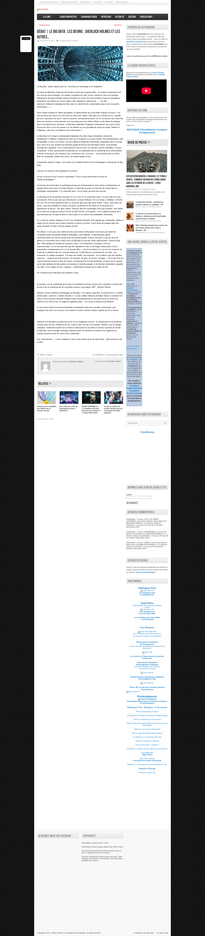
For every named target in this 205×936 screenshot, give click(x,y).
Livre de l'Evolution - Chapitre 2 (147, 746)
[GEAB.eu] (147, 683)
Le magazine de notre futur (143, 933)
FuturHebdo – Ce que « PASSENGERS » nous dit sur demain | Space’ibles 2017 (146, 533)
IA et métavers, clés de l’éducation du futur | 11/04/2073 (68, 408)
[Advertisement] (146, 458)
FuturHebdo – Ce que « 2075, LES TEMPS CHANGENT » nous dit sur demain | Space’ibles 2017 (146, 520)
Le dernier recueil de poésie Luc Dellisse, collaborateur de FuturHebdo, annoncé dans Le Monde (151, 216)
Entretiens (85, 2)
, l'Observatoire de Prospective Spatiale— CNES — (147, 605)
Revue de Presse (137, 142)
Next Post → (118, 25)
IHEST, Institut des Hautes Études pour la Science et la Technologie (147, 725)
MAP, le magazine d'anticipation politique (147, 734)
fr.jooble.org (147, 432)
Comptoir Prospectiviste (132, 289)
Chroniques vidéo (68, 2)
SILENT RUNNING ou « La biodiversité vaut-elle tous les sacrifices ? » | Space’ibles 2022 (91, 409)
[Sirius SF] (133, 692)
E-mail (129, 495)
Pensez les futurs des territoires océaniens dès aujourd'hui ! (147, 647)
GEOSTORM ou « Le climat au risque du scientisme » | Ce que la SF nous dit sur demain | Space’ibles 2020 (144, 525)
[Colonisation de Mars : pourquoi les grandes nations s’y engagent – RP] (130, 208)
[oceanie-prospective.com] (147, 652)
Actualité (97, 2)
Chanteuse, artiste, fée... (147, 772)
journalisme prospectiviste (136, 42)
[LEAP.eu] (147, 673)
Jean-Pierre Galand (147, 760)
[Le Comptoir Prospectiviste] (134, 349)
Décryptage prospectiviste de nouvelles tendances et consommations (147, 702)
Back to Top (163, 933)
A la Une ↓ (47, 17)
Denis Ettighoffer (147, 755)
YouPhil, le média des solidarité (147, 742)
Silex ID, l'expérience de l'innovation (147, 720)
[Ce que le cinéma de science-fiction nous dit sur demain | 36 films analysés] (113, 404)
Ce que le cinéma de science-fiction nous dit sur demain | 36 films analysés (113, 409)
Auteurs (109, 2)
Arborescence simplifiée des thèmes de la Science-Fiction (46, 408)
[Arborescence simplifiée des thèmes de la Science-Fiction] (46, 404)
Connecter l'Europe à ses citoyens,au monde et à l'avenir (147, 668)
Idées (121, 355)
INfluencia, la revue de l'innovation (147, 730)
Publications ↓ (122, 2)
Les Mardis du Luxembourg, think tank (147, 738)
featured (49, 355)
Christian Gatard (76, 361)
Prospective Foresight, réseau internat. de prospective (147, 750)
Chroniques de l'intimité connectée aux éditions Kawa (147, 717)
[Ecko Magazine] (147, 631)
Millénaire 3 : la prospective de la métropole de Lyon (147, 765)
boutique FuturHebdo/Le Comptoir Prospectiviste (134, 389)
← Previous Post (43, 25)
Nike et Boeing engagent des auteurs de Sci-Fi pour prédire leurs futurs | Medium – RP (151, 227)
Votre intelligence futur (147, 678)
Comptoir (133, 360)
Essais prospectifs (49, 2)
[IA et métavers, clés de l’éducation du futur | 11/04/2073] (69, 404)
